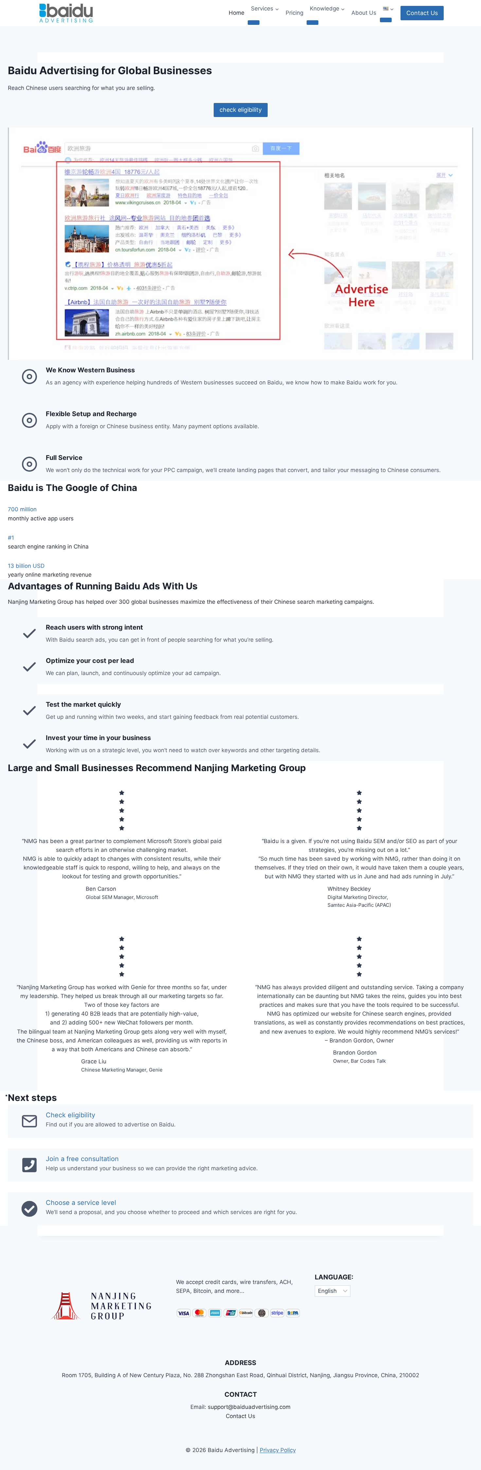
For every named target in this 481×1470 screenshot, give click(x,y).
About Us (363, 12)
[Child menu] (386, 20)
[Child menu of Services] (253, 22)
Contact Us (422, 12)
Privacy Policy (278, 1450)
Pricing (294, 12)
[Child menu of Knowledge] (312, 22)
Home (236, 12)
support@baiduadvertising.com (249, 1407)
